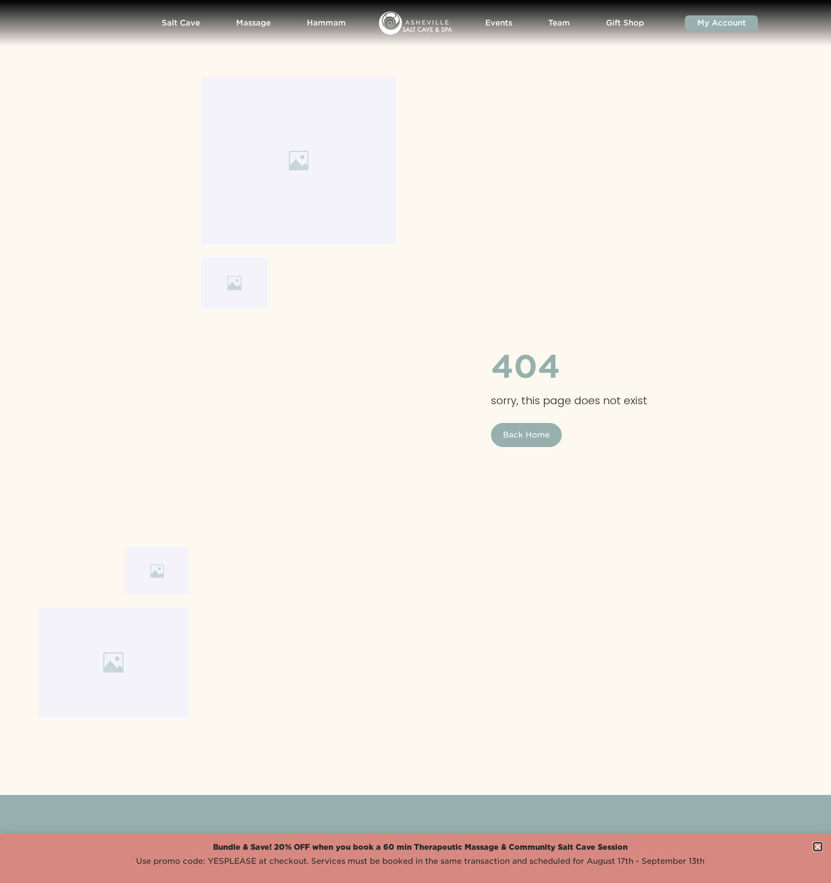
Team (559, 22)
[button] (817, 846)
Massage (253, 22)
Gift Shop (625, 22)
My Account (721, 22)
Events (498, 22)
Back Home (526, 434)
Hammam (326, 22)
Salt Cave (181, 22)
